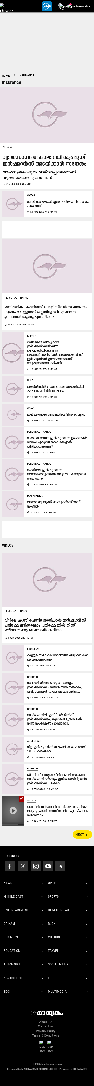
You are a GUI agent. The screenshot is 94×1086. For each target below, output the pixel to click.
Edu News (33, 649)
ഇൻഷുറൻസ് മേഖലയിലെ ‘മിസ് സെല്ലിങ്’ (56, 415)
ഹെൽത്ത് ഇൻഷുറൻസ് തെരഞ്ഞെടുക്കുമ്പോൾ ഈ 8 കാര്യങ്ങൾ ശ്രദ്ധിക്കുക (57, 475)
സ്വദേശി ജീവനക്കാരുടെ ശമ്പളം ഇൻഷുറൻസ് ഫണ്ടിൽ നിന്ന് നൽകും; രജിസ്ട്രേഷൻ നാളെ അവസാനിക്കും (54, 687)
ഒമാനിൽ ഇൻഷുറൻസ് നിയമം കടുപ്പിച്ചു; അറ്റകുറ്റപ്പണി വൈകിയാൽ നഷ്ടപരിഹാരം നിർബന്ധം (57, 811)
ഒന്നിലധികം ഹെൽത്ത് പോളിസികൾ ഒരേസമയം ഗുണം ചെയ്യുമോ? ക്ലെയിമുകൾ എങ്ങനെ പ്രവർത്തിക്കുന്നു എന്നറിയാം (46, 312)
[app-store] (51, 1047)
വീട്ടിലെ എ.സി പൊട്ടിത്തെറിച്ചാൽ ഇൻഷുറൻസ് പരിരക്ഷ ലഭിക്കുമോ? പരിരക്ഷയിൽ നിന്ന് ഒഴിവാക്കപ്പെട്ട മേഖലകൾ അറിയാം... (45, 625)
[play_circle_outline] (13, 811)
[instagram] (36, 866)
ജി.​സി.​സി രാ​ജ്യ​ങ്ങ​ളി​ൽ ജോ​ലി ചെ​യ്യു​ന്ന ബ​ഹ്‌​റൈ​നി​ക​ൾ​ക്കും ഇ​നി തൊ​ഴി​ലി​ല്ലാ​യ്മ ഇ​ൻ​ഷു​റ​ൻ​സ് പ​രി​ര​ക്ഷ (57, 779)
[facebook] (10, 866)
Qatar (31, 195)
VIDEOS (7, 545)
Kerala (7, 147)
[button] (6, 6)
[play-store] (43, 1047)
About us (45, 1022)
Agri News (34, 740)
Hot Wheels (35, 495)
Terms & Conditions (45, 1035)
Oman (31, 408)
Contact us (45, 1026)
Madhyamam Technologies (39, 1069)
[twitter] (23, 866)
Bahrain (32, 677)
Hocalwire (80, 1069)
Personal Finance (16, 297)
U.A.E (30, 380)
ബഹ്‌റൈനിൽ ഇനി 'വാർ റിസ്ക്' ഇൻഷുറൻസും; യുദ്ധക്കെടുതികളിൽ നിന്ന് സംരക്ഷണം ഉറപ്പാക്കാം (54, 719)
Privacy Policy (45, 1031)
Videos (31, 800)
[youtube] (48, 866)
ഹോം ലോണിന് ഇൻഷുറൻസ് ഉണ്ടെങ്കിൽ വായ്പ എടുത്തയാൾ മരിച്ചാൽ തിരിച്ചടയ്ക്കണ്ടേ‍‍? (57, 443)
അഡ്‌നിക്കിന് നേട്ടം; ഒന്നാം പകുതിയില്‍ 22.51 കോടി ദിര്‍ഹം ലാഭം (56, 389)
